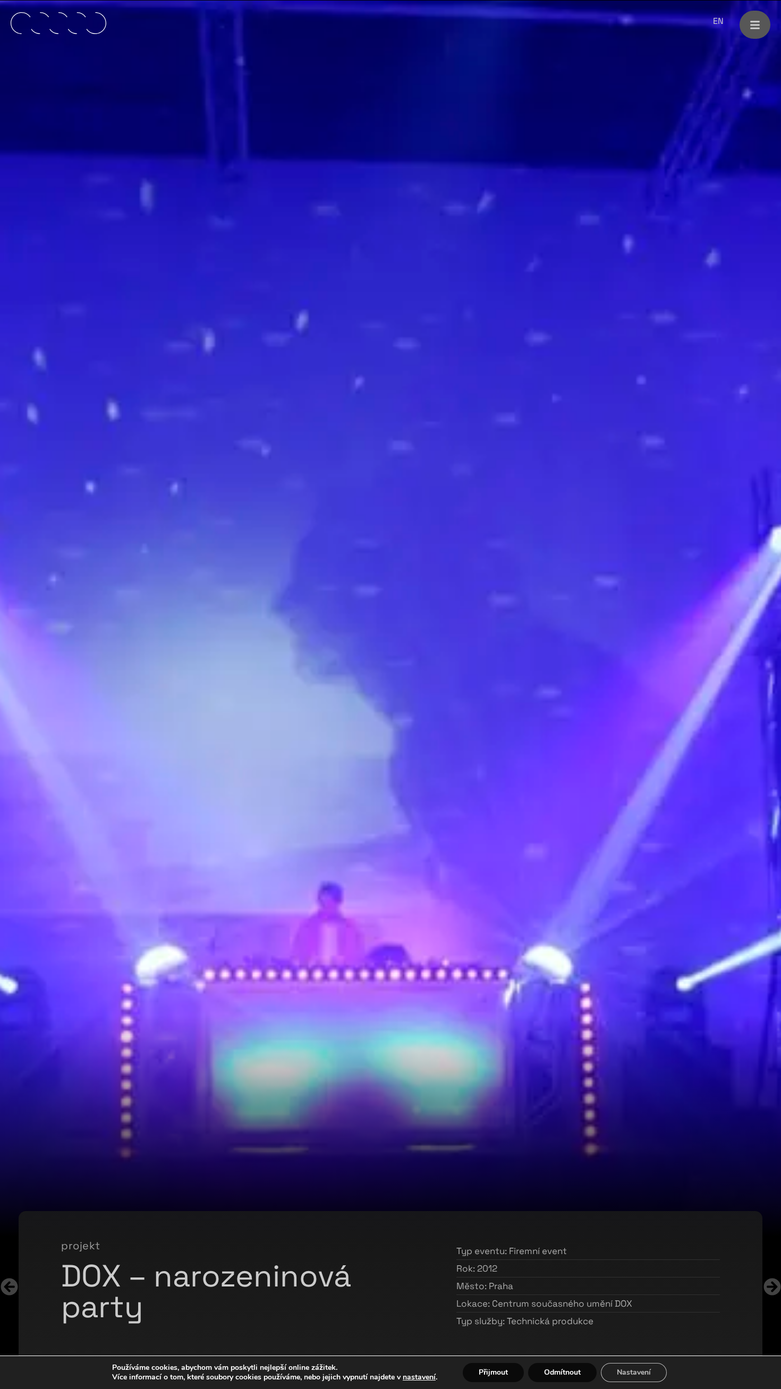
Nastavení (634, 1372)
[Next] (196, 1287)
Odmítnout (562, 1372)
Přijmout (493, 1372)
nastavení (419, 1377)
